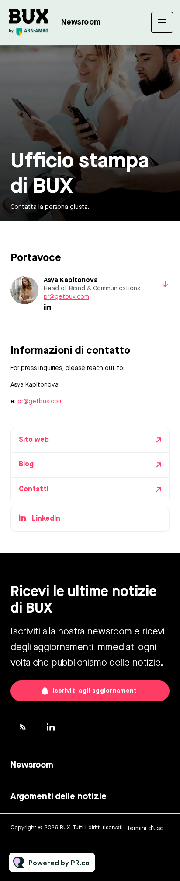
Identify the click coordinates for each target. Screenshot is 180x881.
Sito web (34, 440)
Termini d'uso (145, 828)
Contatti (33, 489)
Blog (26, 464)
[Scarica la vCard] (165, 285)
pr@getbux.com (66, 297)
